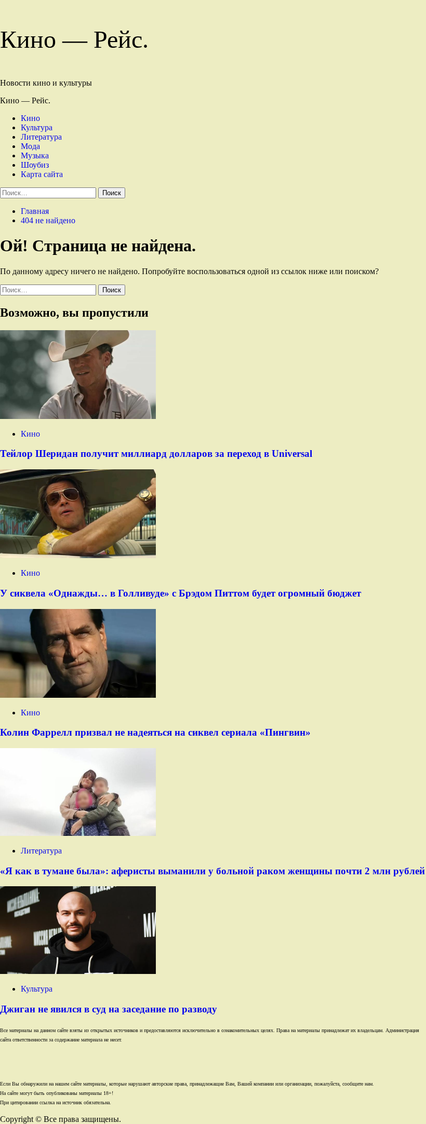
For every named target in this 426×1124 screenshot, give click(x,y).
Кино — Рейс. (74, 39)
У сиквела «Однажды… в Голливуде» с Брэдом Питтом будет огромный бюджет (180, 593)
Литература (41, 136)
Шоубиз (35, 164)
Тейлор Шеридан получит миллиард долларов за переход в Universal (156, 453)
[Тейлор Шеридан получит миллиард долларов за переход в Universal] (78, 416)
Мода (30, 146)
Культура (36, 127)
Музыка (35, 155)
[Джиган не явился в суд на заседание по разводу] (78, 971)
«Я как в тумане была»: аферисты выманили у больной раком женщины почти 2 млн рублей (212, 870)
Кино (30, 118)
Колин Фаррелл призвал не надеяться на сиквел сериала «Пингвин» (155, 732)
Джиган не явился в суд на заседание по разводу (108, 1009)
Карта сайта (42, 174)
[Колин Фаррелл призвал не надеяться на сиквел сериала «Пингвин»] (78, 694)
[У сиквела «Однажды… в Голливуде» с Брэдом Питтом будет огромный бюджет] (78, 555)
